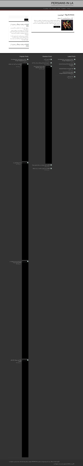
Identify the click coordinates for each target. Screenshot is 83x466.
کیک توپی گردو (47, 59)
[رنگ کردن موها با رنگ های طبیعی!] (25, 408)
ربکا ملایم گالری (70, 76)
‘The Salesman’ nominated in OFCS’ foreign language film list (65, 60)
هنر (50, 8)
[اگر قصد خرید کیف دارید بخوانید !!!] (25, 112)
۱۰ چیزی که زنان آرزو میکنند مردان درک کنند (41, 62)
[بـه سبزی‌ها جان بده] (25, 211)
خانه (72, 8)
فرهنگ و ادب (46, 8)
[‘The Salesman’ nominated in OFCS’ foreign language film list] (27, 59)
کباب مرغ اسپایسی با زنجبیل (65, 18)
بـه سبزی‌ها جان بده (17, 162)
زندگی (59, 8)
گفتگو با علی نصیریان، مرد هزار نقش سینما (41, 165)
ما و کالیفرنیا (64, 8)
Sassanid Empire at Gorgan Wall (66, 68)
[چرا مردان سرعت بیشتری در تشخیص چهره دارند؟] (25, 310)
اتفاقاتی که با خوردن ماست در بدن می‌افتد (41, 168)
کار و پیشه (54, 8)
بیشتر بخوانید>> (56, 26)
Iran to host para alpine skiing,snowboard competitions (66, 73)
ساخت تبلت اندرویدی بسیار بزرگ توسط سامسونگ (39, 67)
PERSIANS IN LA (62, 3)
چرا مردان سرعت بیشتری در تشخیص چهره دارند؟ (15, 262)
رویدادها (69, 8)
